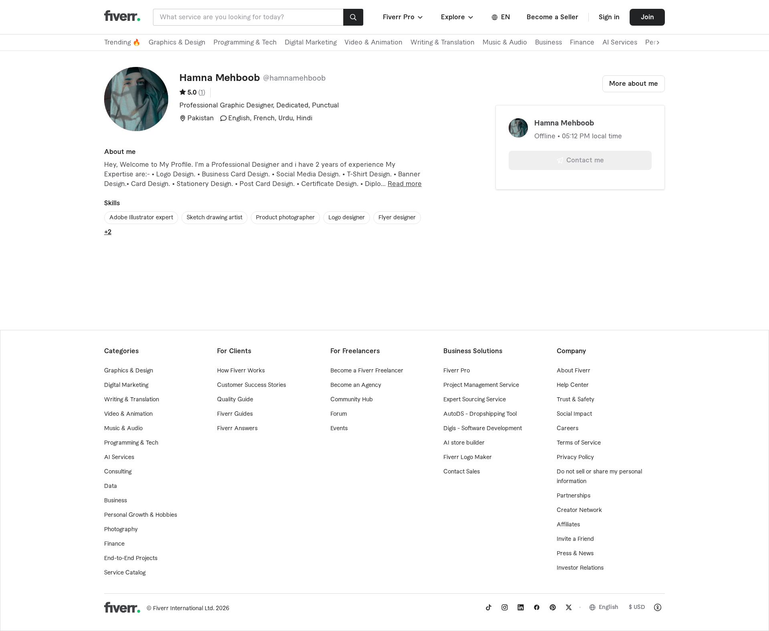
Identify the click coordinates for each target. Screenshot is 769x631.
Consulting (117, 472)
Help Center (573, 385)
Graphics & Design (177, 42)
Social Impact (574, 414)
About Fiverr (573, 371)
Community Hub (351, 399)
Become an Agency (355, 385)
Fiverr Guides (235, 414)
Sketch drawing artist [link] (214, 217)
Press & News (575, 553)
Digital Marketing (310, 42)
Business (548, 42)
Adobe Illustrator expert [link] (141, 217)
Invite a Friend (575, 539)
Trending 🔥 (122, 42)
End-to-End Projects (130, 558)
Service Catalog (124, 573)
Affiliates (568, 525)
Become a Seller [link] (552, 17)
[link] (488, 607)
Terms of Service (579, 443)
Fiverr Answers (237, 428)
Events (339, 428)
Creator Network (579, 510)
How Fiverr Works (241, 371)
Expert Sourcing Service (474, 399)
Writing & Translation (443, 42)
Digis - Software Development (482, 428)
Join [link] (647, 17)
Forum (338, 414)
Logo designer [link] (346, 217)
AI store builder (464, 443)
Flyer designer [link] (397, 217)
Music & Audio (505, 42)
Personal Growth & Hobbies (140, 515)
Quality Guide (235, 399)
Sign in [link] (609, 17)
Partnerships (573, 496)
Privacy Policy (575, 457)
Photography (121, 529)
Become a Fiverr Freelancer (366, 371)
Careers (567, 428)
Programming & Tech (245, 42)
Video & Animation (373, 42)
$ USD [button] (637, 607)
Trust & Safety (575, 399)
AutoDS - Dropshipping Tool (480, 414)
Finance (582, 42)
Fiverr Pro (456, 371)
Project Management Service (481, 385)
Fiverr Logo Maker (467, 457)
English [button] (608, 607)
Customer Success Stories (251, 385)
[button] (403, 17)
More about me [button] (633, 84)
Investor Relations (580, 568)
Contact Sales (461, 472)
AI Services (619, 42)
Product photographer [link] (285, 217)
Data (110, 486)
